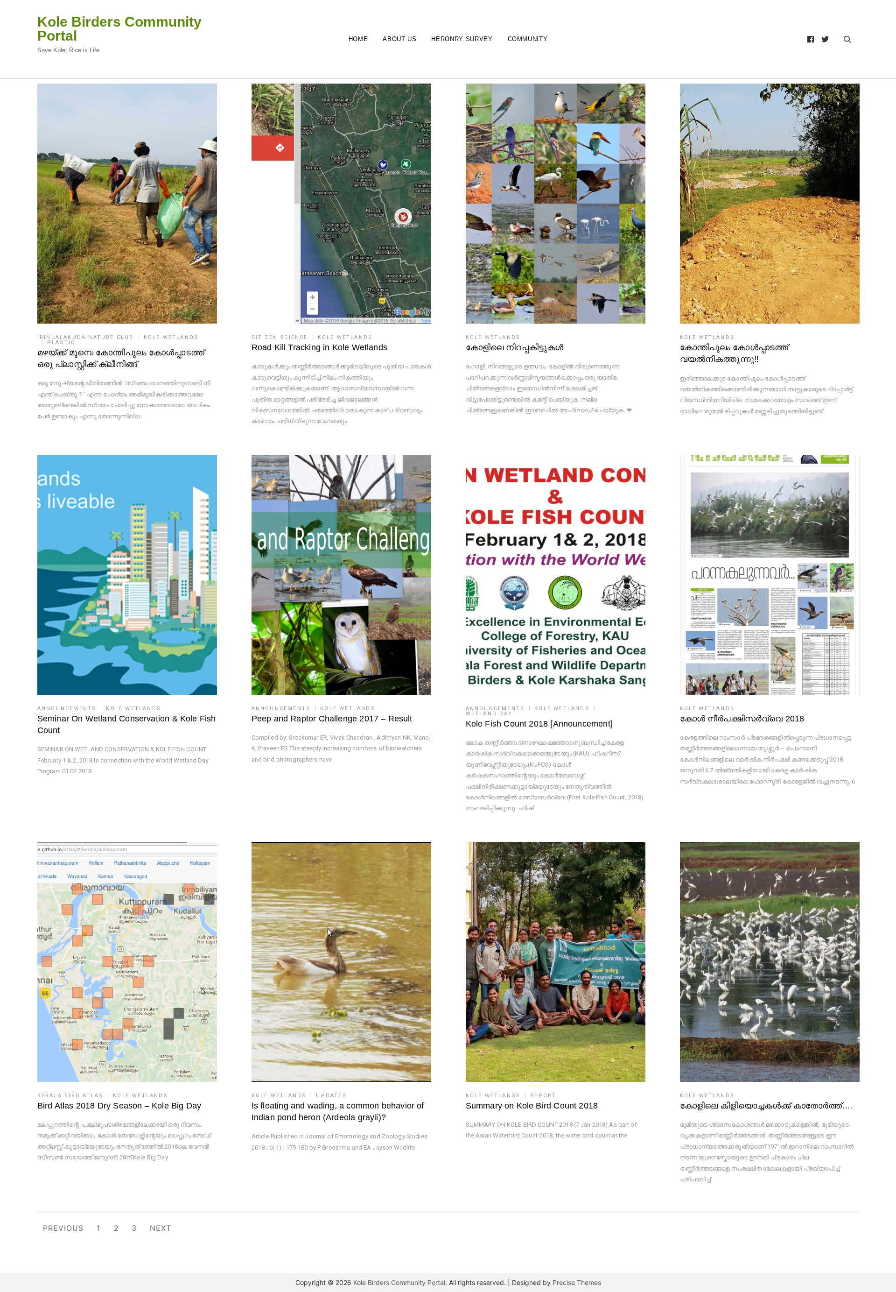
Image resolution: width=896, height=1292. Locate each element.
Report (543, 1095)
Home (358, 38)
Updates (331, 1095)
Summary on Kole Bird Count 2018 (532, 1105)
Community (528, 38)
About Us (399, 38)
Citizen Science (280, 337)
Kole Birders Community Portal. (400, 1282)
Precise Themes (577, 1282)
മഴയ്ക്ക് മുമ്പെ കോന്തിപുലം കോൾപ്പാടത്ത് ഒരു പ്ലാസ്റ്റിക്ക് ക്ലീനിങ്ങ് (120, 358)
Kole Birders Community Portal (119, 29)
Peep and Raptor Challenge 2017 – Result (332, 718)
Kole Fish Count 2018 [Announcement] (539, 723)
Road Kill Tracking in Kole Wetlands (319, 347)
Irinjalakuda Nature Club (85, 337)
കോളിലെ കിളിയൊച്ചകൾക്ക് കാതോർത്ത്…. (766, 1105)
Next (160, 1228)
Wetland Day (489, 713)
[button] (127, 204)
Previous (63, 1228)
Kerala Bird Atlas (70, 1095)
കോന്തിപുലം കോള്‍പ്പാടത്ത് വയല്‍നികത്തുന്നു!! (734, 353)
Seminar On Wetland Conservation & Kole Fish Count (126, 724)
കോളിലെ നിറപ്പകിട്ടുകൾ (515, 347)
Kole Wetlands (171, 337)
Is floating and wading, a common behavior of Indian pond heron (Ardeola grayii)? (338, 1111)
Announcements (67, 708)
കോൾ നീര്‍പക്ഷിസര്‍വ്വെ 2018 (742, 718)
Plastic (61, 342)
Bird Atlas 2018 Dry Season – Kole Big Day (119, 1105)
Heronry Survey (461, 38)
